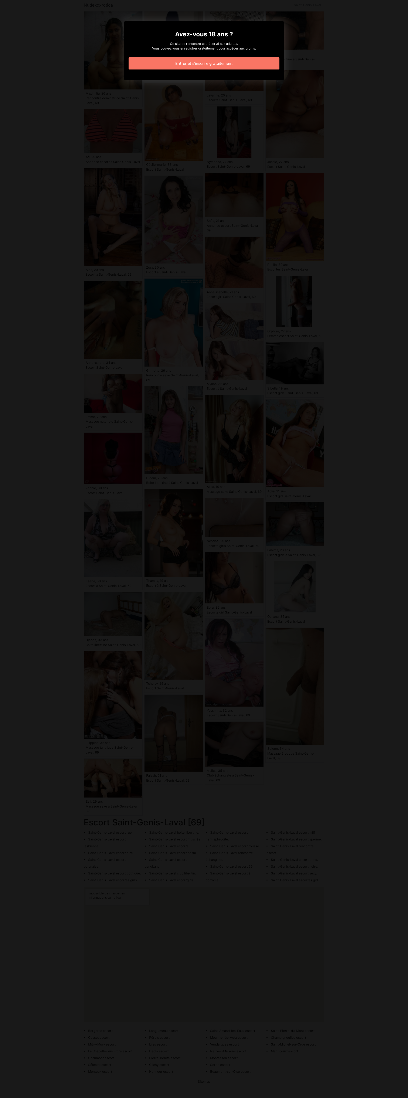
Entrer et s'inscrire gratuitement (204, 63)
